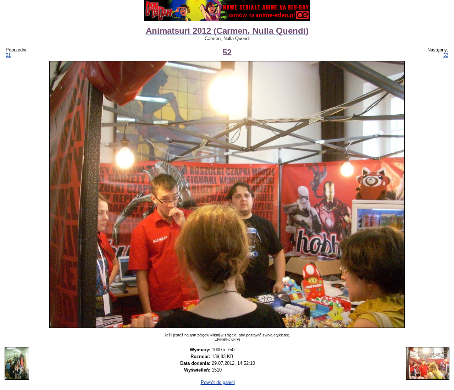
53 (445, 55)
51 (8, 55)
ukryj (235, 339)
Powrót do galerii (218, 382)
